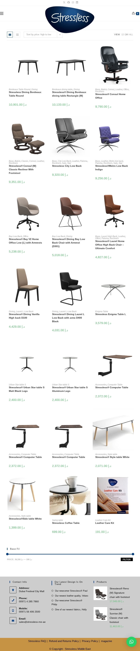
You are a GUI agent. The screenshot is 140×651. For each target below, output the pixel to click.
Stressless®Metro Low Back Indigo (111, 167)
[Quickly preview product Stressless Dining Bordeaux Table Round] (45, 50)
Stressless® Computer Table (111, 387)
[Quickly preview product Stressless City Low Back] (88, 121)
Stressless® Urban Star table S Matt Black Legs (26, 389)
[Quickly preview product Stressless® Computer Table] (132, 345)
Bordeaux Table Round (19, 89)
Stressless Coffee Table (66, 523)
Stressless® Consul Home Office (110, 96)
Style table (112, 454)
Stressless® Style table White (112, 457)
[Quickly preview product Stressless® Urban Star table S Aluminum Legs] (88, 345)
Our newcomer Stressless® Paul (71, 591)
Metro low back (116, 161)
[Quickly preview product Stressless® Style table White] (132, 414)
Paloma (83, 161)
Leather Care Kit (102, 520)
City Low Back (64, 161)
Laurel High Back (109, 236)
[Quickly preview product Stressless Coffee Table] (88, 480)
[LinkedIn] (76, 2)
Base (97, 89)
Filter (127, 559)
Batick (104, 89)
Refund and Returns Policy (64, 641)
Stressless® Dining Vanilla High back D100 (24, 316)
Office (126, 89)
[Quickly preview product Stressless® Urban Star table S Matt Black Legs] (45, 345)
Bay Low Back (15, 236)
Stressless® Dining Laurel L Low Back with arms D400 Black (68, 318)
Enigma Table (101, 311)
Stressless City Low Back (67, 165)
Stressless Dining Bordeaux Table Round (25, 94)
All (131, 34)
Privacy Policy (90, 641)
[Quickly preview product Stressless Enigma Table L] (132, 272)
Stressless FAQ (37, 641)
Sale (64, 163)
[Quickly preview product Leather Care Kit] (132, 480)
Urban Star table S (17, 384)
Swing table (57, 520)
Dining (34, 89)
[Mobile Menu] (1, 13)
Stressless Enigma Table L (110, 314)
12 (122, 34)
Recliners (99, 91)
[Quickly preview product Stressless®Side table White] (45, 480)
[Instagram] (73, 2)
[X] (64, 2)
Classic (24, 161)
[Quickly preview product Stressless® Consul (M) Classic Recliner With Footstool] (45, 121)
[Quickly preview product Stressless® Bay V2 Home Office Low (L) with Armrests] (45, 196)
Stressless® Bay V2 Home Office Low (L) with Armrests (25, 241)
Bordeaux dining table (62, 89)
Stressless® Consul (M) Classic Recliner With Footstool (22, 169)
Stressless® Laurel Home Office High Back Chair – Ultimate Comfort (109, 245)
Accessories (101, 384)
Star (69, 163)
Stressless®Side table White (25, 518)
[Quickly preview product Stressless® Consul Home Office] (132, 50)
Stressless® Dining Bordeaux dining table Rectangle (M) (69, 94)
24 (126, 34)
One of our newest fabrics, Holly (71, 609)
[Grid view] (10, 34)
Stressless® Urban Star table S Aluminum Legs (70, 389)
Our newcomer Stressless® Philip (67, 602)
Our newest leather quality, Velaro (71, 595)
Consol (111, 89)
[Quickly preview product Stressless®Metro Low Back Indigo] (132, 121)
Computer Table (115, 384)
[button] (131, 642)
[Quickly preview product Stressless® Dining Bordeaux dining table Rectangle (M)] (88, 50)
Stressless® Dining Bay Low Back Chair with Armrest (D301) (68, 243)
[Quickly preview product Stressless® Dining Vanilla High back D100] (45, 272)
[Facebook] (68, 2)
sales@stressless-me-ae (32, 622)
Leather (118, 89)
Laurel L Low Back (24, 311)
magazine (106, 641)
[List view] (17, 34)
